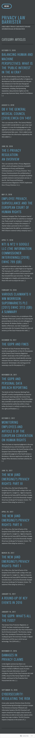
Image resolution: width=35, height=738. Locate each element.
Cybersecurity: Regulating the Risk (16, 696)
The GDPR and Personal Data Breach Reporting (15, 383)
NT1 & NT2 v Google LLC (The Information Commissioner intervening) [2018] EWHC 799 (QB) (17, 253)
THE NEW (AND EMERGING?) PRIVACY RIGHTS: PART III (16, 479)
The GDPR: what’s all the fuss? (16, 618)
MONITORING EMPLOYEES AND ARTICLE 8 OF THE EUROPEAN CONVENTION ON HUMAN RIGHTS (17, 431)
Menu (6, 6)
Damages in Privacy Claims (12, 657)
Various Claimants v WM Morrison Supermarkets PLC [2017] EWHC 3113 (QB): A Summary (17, 303)
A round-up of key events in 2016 (15, 600)
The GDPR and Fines (15, 344)
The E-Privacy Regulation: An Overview (11, 154)
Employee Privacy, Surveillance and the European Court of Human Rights (17, 205)
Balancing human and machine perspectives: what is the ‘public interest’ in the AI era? (17, 63)
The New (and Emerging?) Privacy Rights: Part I (16, 561)
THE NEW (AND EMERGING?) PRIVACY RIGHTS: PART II (16, 520)
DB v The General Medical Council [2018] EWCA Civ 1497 (16, 113)
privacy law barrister (13, 19)
